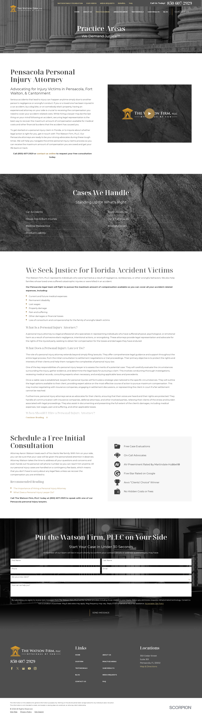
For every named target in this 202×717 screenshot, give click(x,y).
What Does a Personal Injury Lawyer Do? (33, 492)
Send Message (101, 613)
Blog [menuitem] (165, 12)
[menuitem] (13, 711)
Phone (14, 569)
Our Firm (79, 661)
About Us (107, 655)
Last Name (107, 560)
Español (122, 3)
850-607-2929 (179, 3)
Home (77, 655)
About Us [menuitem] (87, 12)
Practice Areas (109, 661)
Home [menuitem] (76, 12)
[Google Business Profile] (23, 668)
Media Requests (107, 3)
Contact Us (182, 12)
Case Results (108, 668)
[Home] (26, 8)
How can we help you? (21, 585)
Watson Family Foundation (70, 3)
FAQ (130, 3)
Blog (77, 675)
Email (105, 569)
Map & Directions (148, 666)
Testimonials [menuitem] (138, 12)
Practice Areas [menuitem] (103, 12)
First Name (16, 560)
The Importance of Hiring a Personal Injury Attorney (39, 488)
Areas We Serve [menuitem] (121, 12)
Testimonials (81, 668)
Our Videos (91, 3)
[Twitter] (17, 668)
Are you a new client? (20, 577)
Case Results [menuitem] (153, 12)
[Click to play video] (149, 113)
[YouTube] (29, 668)
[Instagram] (35, 668)
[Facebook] (11, 668)
